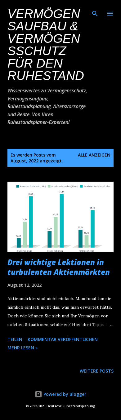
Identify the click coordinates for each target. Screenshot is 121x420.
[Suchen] (95, 11)
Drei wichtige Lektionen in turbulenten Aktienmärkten (58, 267)
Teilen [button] (14, 339)
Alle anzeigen (94, 155)
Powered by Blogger (64, 394)
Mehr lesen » (22, 348)
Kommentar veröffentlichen (63, 339)
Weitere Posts (97, 371)
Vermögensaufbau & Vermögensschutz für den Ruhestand (45, 44)
